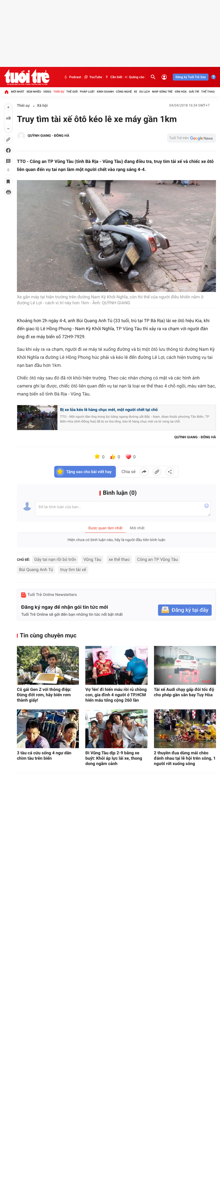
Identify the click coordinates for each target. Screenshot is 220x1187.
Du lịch (144, 91)
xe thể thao (119, 559)
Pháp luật (87, 91)
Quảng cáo (137, 77)
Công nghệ (124, 91)
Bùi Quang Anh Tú (36, 569)
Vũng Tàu (92, 559)
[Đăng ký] (185, 610)
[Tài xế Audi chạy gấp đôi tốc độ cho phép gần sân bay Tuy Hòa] (185, 665)
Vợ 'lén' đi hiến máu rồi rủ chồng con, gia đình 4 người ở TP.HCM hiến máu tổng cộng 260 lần (115, 695)
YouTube (95, 77)
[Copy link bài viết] (157, 471)
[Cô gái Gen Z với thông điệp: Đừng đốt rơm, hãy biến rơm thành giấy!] (48, 665)
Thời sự (58, 91)
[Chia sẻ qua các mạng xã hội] (170, 471)
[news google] (191, 138)
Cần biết (116, 77)
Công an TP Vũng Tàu (157, 559)
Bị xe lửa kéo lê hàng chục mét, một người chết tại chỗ (109, 409)
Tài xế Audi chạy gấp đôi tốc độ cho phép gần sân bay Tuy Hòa (184, 692)
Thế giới (72, 91)
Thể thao (208, 91)
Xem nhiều (33, 91)
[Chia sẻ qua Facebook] (144, 471)
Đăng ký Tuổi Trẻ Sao (190, 77)
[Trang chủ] (6, 91)
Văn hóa (181, 91)
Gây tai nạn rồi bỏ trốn (55, 559)
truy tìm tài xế (73, 569)
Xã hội (42, 106)
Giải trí (194, 91)
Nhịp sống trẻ (162, 91)
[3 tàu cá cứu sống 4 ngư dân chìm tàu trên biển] (48, 728)
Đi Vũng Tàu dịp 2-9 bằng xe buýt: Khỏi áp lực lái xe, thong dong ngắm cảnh (113, 758)
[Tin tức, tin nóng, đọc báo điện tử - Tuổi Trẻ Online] (26, 77)
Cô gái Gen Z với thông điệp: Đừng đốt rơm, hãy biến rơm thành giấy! (44, 695)
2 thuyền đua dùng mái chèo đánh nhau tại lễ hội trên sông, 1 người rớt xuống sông (185, 758)
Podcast (75, 77)
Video (47, 91)
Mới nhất (17, 91)
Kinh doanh (105, 91)
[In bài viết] (8, 192)
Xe (135, 91)
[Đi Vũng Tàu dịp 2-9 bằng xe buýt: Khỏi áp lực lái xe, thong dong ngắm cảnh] (116, 728)
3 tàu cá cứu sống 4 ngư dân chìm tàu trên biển (44, 755)
